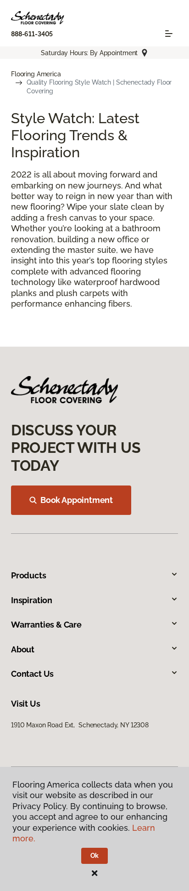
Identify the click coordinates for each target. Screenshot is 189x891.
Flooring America (36, 74)
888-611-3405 (32, 34)
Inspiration (31, 600)
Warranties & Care (46, 624)
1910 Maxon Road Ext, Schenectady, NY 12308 (80, 725)
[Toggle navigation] (169, 33)
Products (28, 575)
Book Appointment (76, 500)
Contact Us (32, 674)
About (22, 649)
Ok (94, 855)
